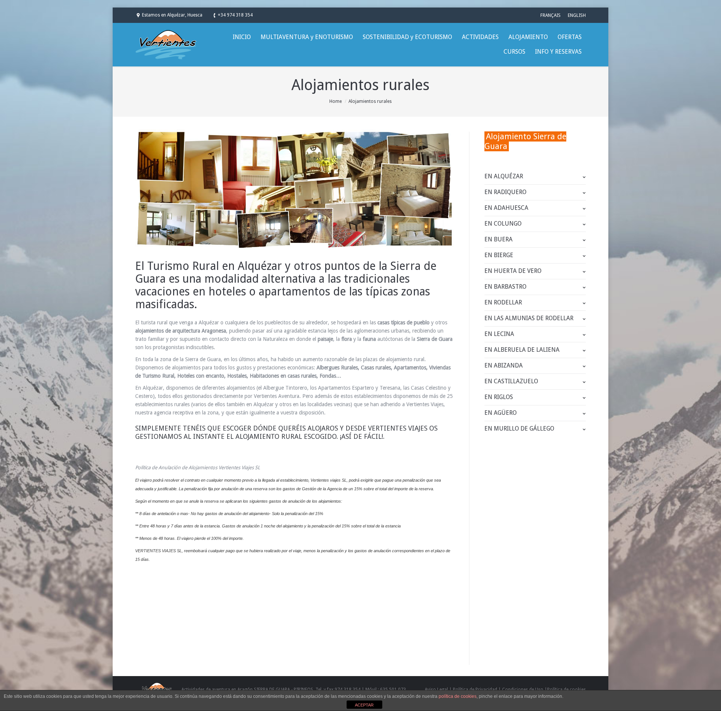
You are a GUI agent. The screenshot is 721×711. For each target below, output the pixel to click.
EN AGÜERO (500, 412)
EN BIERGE (498, 255)
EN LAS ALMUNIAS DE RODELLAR (528, 318)
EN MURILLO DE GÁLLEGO (519, 428)
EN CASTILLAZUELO (511, 381)
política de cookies (458, 696)
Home (335, 101)
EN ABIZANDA (503, 365)
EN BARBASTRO (505, 286)
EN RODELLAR (503, 302)
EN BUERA (498, 239)
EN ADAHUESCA (506, 207)
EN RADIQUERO (505, 192)
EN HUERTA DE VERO (513, 270)
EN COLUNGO (503, 223)
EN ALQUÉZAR (503, 176)
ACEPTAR (364, 705)
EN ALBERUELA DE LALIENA (522, 349)
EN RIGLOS (498, 397)
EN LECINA (499, 333)
